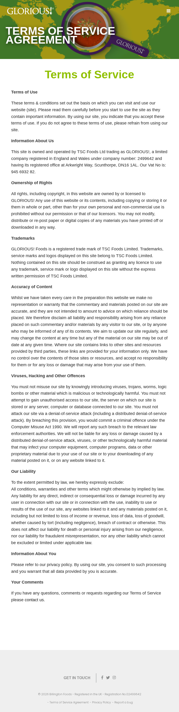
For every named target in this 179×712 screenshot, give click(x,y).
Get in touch (77, 678)
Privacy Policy (101, 702)
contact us (34, 600)
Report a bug (123, 702)
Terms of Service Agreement (69, 702)
